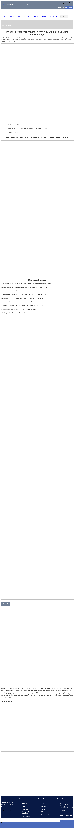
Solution (26, 16)
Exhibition (45, 16)
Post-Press (25, 809)
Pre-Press (24, 803)
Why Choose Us (35, 16)
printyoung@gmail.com (27, 4)
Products (19, 16)
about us (11, 16)
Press (23, 806)
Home (5, 16)
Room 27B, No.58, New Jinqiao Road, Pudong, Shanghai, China (66, 806)
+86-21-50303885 (66, 810)
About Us (43, 806)
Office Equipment (26, 816)
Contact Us (53, 16)
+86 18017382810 (11, 4)
